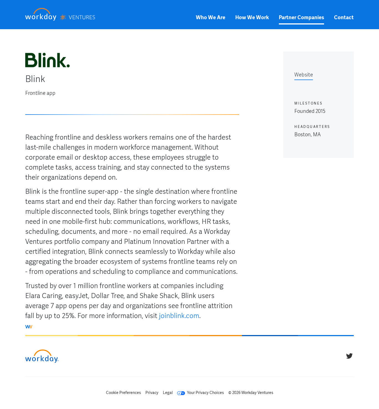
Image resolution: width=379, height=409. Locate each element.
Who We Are (210, 17)
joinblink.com (179, 315)
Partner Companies (301, 17)
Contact (344, 17)
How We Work (252, 17)
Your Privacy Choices (205, 392)
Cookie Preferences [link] (123, 392)
